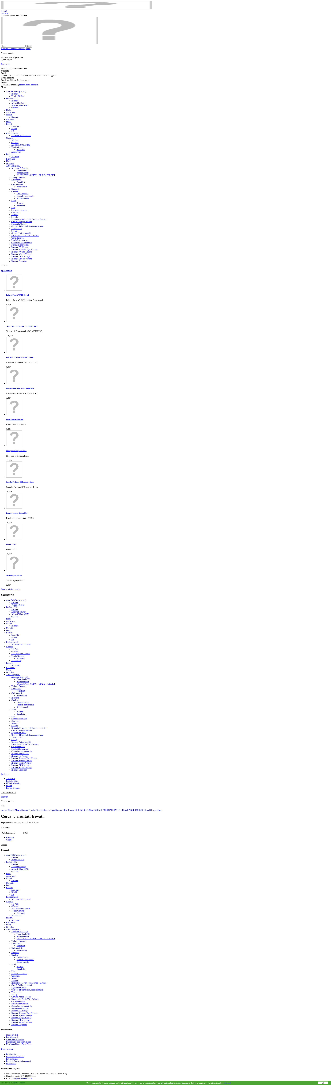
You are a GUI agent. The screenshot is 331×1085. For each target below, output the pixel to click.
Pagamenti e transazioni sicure (18, 1042)
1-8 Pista (14, 140)
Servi (13, 201)
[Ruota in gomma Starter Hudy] (14, 508)
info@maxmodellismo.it (22, 1078)
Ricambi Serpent (151, 810)
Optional (14, 108)
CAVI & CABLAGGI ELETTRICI (93, 810)
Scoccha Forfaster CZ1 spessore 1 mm (20, 482)
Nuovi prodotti (12, 1035)
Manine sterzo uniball (20, 245)
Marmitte (10, 119)
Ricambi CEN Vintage (20, 256)
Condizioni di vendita (15, 1039)
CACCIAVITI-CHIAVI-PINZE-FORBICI (126, 810)
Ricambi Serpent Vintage (21, 259)
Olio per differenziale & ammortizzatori (27, 226)
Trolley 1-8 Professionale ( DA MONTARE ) (22, 326)
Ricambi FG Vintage (19, 247)
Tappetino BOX (23, 170)
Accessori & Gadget (19, 168)
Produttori (5, 774)
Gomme (9, 138)
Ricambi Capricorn (19, 261)
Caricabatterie (17, 184)
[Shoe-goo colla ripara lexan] (14, 446)
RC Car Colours (13, 788)
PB (12, 131)
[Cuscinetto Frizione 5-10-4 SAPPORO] (14, 383)
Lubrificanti (16, 180)
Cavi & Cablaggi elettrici (21, 221)
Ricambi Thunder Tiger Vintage (24, 249)
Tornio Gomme (17, 147)
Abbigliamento (23, 173)
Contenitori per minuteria (21, 242)
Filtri (13, 208)
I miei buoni (11, 1063)
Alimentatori (22, 187)
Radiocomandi (12, 133)
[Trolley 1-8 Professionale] (14, 321)
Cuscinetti (15, 212)
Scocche (14, 217)
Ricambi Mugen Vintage (21, 254)
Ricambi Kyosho (28, 810)
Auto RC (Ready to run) (16, 91)
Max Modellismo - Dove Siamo (19, 1044)
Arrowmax (10, 112)
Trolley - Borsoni (18, 177)
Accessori (21, 149)
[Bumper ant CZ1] (14, 539)
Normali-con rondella (25, 196)
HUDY (9, 785)
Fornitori (4, 797)
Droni (8, 122)
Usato (8, 161)
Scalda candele (23, 198)
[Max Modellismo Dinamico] (49, 43)
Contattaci (5, 13)
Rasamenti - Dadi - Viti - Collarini (25, 235)
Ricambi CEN (61, 810)
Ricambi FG (72, 810)
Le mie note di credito (15, 1056)
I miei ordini (11, 1054)
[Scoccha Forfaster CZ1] (14, 477)
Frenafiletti (21, 182)
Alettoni (14, 215)
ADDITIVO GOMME (20, 145)
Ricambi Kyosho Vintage (21, 252)
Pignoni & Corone (18, 224)
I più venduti (6, 270)
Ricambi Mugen (14, 810)
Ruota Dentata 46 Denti (14, 420)
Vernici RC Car (17, 96)
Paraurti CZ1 (11, 544)
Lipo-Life (15, 126)
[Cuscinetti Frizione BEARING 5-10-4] (14, 352)
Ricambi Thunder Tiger (45, 810)
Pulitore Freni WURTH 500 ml (17, 295)
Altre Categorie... (13, 166)
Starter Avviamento (19, 210)
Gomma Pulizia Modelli (21, 233)
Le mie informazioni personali (18, 1061)
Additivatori (16, 152)
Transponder (16, 228)
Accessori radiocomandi (21, 136)
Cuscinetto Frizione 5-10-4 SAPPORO (20, 388)
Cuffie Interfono (18, 238)
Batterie (9, 124)
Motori (9, 115)
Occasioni (10, 163)
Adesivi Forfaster (18, 103)
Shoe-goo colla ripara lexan (16, 451)
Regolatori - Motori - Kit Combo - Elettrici (28, 219)
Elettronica (10, 159)
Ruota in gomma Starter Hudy (17, 513)
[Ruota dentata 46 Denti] (14, 414)
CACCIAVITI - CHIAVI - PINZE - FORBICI (36, 175)
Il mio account (7, 1049)
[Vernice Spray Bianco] (14, 570)
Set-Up (14, 231)
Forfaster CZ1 (12, 98)
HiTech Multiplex (13, 783)
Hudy (8, 110)
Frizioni (9, 154)
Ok (323, 1083)
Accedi (4, 11)
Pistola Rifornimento (19, 240)
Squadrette (21, 205)
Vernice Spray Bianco (14, 575)
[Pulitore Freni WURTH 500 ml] (14, 290)
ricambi (4, 810)
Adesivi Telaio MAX (20, 105)
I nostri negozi (12, 1037)
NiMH (14, 129)
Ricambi (14, 94)
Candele (14, 191)
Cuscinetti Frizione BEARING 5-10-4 (19, 357)
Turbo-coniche (22, 194)
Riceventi (15, 189)
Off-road (14, 142)
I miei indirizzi (12, 1059)
